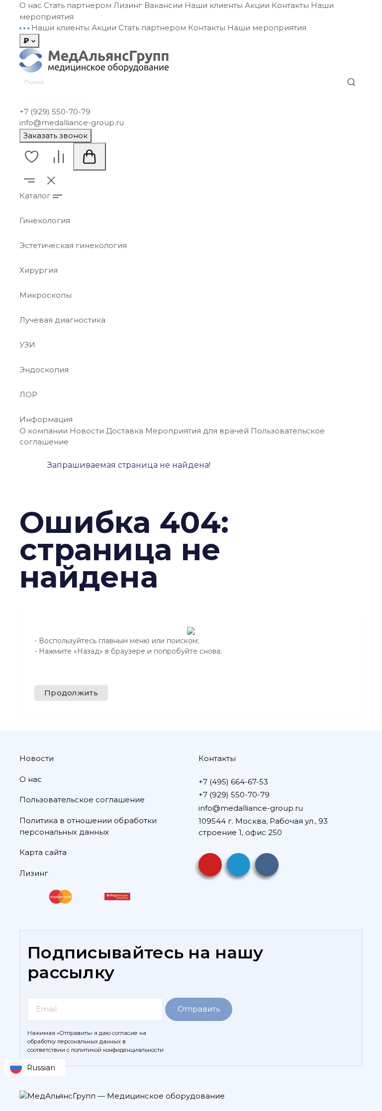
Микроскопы (45, 295)
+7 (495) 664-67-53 (54, 100)
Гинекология (44, 220)
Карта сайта (43, 852)
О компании (43, 430)
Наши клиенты (214, 5)
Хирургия (38, 270)
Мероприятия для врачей (197, 430)
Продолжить (71, 692)
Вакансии (163, 5)
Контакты (290, 5)
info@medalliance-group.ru (71, 122)
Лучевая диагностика (62, 320)
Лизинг (127, 5)
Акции (257, 5)
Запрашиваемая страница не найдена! (128, 465)
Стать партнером (77, 5)
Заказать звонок (55, 135)
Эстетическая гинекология (73, 245)
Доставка (124, 430)
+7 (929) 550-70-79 (55, 111)
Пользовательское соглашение (82, 799)
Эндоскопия (44, 369)
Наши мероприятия (266, 27)
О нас (30, 5)
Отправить (199, 1009)
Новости (87, 430)
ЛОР (28, 394)
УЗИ (27, 344)
